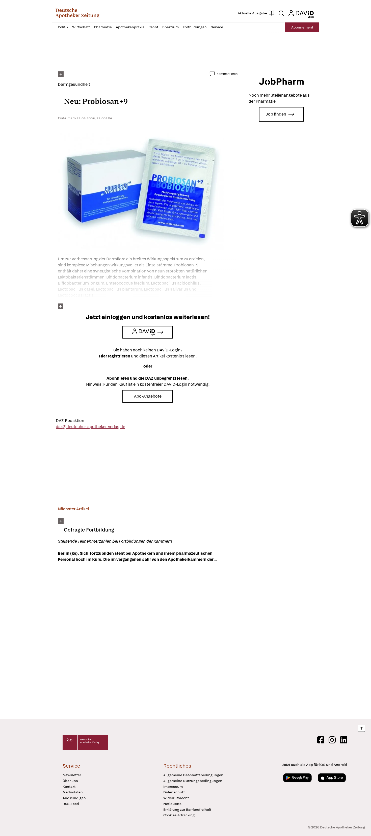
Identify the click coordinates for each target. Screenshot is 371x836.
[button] (77, 13)
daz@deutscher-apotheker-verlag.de (90, 426)
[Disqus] (147, 641)
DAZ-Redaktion (70, 420)
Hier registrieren (114, 356)
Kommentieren (227, 74)
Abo (302, 27)
